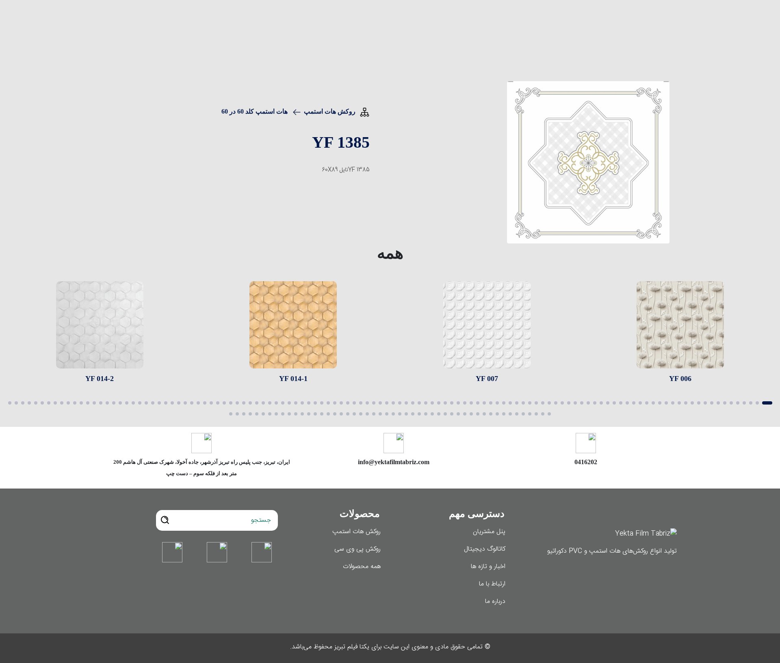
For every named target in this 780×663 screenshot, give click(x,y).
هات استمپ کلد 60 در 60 (254, 111)
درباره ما (495, 601)
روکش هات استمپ (329, 111)
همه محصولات (362, 566)
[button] (767, 403)
